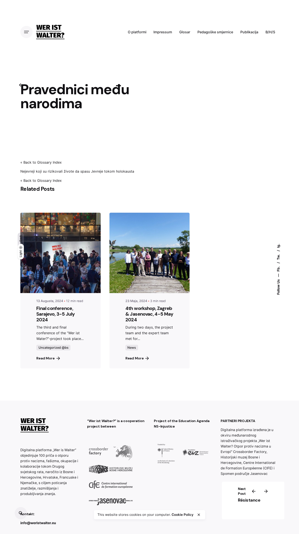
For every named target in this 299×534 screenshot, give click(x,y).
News (131, 347)
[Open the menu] (26, 32)
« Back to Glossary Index (41, 162)
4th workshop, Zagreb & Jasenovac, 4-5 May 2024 (149, 314)
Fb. (278, 269)
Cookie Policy (182, 515)
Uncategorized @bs (54, 347)
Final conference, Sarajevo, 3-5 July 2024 (55, 314)
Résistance (249, 500)
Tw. (278, 257)
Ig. (278, 246)
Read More (45, 358)
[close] (198, 514)
